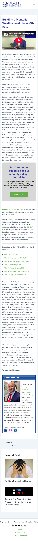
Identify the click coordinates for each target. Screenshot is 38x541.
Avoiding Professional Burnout (19, 481)
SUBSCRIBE (19, 195)
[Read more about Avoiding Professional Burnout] (19, 469)
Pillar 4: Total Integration (12, 265)
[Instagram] (25, 526)
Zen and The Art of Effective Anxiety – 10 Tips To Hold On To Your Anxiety (18, 502)
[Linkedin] (22, 526)
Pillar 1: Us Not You (11, 254)
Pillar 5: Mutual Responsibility (14, 268)
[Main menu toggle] (33, 4)
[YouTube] (19, 526)
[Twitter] (16, 526)
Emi (27, 127)
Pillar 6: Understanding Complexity (16, 271)
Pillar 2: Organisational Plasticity (15, 258)
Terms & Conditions (20, 536)
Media (20, 529)
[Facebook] (13, 526)
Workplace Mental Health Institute (27, 392)
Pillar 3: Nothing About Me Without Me (17, 261)
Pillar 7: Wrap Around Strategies (15, 275)
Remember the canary (10, 209)
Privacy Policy (20, 532)
